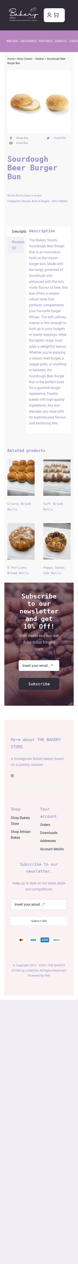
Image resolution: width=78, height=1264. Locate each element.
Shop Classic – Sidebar (30, 58)
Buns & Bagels (41, 201)
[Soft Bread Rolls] (57, 478)
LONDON (31, 970)
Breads (26, 201)
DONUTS (61, 41)
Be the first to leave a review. (24, 195)
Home (11, 58)
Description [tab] (18, 231)
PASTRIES (45, 41)
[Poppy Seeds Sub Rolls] (57, 541)
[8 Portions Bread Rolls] (21, 541)
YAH (47, 975)
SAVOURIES (28, 41)
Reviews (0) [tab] (18, 245)
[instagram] (12, 775)
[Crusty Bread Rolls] (21, 478)
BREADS (12, 41)
